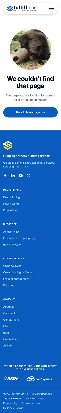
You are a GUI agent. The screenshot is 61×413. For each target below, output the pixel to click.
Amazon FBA (11, 231)
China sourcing (12, 266)
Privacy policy (10, 403)
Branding (8, 285)
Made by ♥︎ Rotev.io (13, 408)
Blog (6, 332)
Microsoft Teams (35, 398)
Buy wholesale (12, 244)
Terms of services (30, 403)
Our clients (9, 313)
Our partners (11, 319)
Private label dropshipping (19, 238)
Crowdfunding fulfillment (18, 272)
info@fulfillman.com (42, 393)
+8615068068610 (12, 398)
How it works (11, 203)
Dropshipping (11, 197)
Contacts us (10, 339)
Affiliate (8, 345)
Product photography (16, 278)
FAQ (5, 326)
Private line (10, 210)
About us (8, 306)
